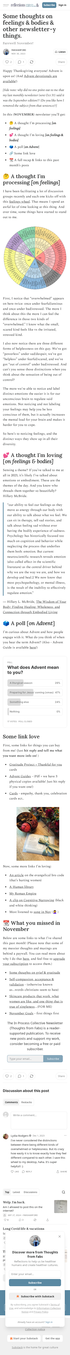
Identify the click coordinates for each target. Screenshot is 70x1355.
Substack (17, 1347)
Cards (13, 793)
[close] (59, 1236)
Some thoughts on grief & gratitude (34, 972)
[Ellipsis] (65, 1135)
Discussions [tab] (30, 1192)
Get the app (52, 1338)
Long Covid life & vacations (23, 1229)
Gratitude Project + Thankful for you (35, 764)
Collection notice (35, 1329)
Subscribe (49, 5)
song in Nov (42, 912)
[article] (35, 1211)
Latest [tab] (16, 1192)
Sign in (62, 5)
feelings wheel (19, 201)
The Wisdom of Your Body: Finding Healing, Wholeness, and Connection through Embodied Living (34, 607)
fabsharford (18, 50)
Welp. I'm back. (14, 1202)
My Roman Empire (22, 893)
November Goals (21, 1013)
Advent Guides (20, 776)
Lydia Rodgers (19, 1135)
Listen (62, 52)
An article (16, 875)
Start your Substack (25, 1338)
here (33, 647)
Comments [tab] (11, 1102)
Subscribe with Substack (37, 1296)
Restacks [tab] (26, 1102)
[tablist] (18, 1102)
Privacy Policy (41, 1311)
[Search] (63, 1192)
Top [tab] (7, 1192)
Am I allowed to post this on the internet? (22, 1208)
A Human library (21, 886)
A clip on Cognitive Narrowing (31, 900)
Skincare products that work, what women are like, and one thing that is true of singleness (36, 1001)
